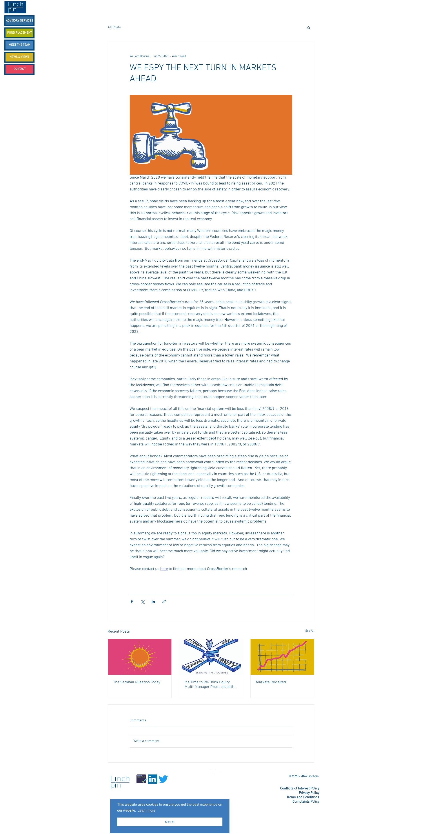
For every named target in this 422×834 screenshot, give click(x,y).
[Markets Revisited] (282, 657)
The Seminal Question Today (136, 682)
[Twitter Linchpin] (210, 771)
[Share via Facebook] (132, 601)
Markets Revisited (271, 682)
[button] (309, 27)
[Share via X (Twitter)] (142, 601)
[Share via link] (164, 601)
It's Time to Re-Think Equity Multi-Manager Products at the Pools (210, 684)
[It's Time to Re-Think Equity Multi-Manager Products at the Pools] (211, 657)
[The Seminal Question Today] (139, 657)
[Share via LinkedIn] (153, 601)
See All (309, 631)
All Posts (114, 27)
